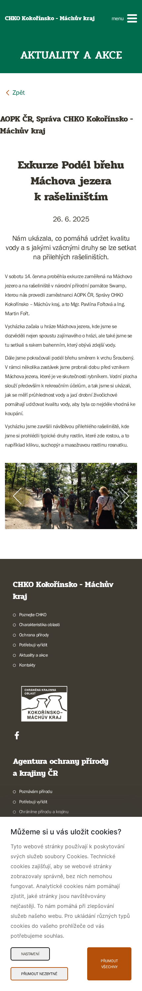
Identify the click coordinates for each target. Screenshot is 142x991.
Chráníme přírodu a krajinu (43, 811)
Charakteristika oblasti (39, 624)
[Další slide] (125, 496)
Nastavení (30, 954)
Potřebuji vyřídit (33, 644)
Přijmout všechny (109, 964)
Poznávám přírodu (35, 791)
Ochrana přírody (34, 634)
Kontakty (27, 665)
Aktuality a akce (33, 655)
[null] (15, 92)
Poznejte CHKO (33, 614)
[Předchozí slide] (17, 496)
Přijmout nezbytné (39, 973)
